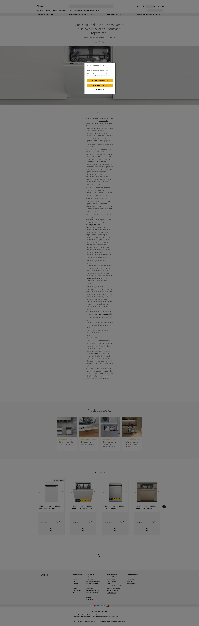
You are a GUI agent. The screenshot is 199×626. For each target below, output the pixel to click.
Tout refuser (100, 89)
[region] (100, 78)
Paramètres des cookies (100, 85)
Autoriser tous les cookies (100, 80)
